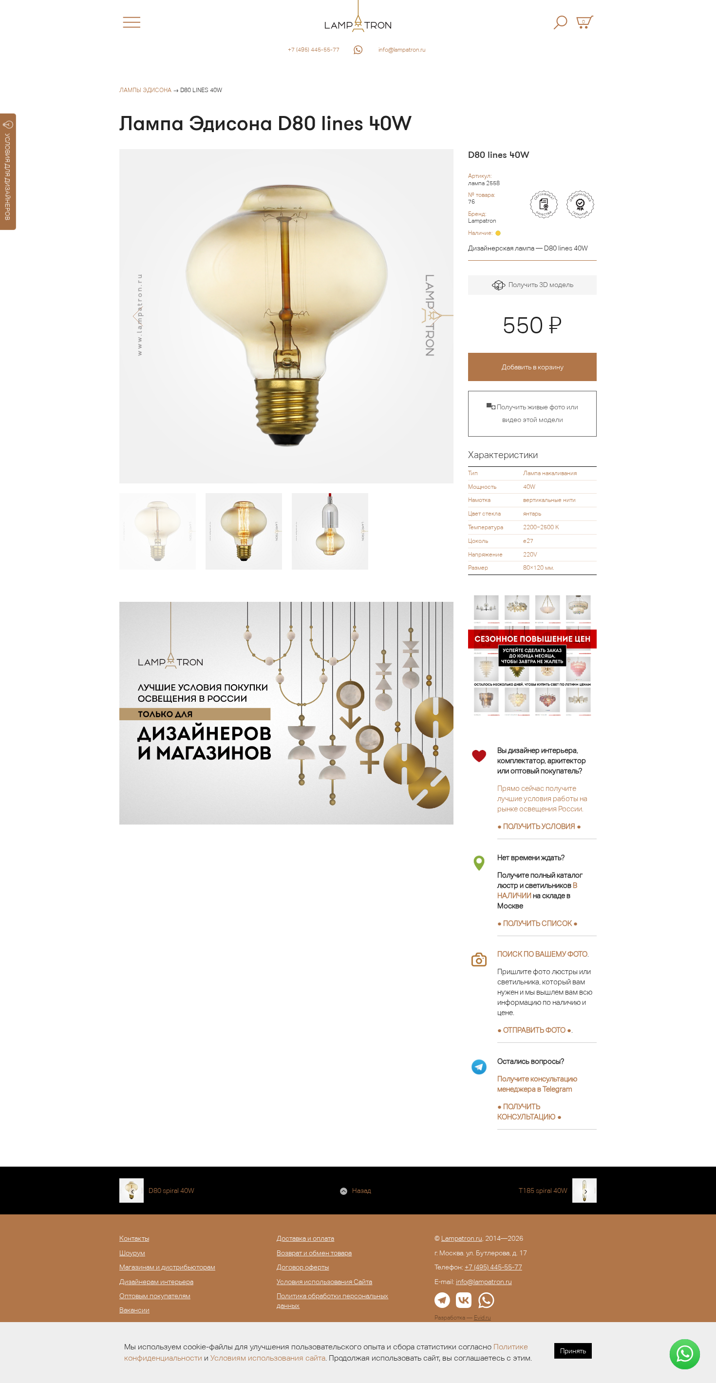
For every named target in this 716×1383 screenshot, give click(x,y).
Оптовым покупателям (154, 1296)
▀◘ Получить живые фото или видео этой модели (532, 413)
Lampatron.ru (461, 1238)
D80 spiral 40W (171, 1190)
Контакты (134, 1238)
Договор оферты (303, 1267)
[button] (138, 316)
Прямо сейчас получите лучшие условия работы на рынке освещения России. (542, 798)
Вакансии (134, 1310)
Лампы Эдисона (145, 90)
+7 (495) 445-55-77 (313, 49)
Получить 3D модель (539, 284)
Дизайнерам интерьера (156, 1282)
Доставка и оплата (305, 1238)
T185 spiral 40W (543, 1190)
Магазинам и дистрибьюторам (167, 1267)
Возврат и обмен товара (314, 1253)
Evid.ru (482, 1317)
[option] (286, 316)
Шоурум (132, 1253)
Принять (573, 1351)
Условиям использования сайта (267, 1358)
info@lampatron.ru (402, 49)
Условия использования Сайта (324, 1282)
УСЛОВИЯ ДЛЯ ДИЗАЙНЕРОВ (7, 177)
